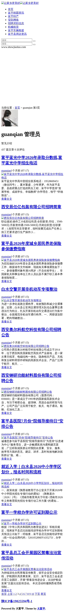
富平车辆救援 (16, 30)
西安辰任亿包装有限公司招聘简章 (31, 207)
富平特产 (13, 16)
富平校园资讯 (16, 12)
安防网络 (13, 19)
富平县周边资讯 (17, 33)
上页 (10, 593)
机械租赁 (13, 26)
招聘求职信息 (16, 23)
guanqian (6, 170)
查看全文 (6, 198)
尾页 (43, 593)
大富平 (41, 608)
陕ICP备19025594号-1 (16, 601)
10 (32, 593)
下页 (37, 593)
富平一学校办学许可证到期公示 (29, 512)
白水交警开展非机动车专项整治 (29, 289)
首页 (10, 9)
